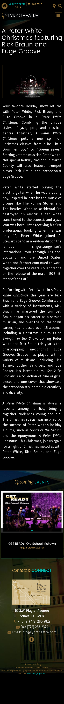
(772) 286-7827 (39, 621)
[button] (31, 80)
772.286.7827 (35, 4)
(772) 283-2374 (37, 626)
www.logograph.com (36, 673)
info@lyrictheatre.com (39, 632)
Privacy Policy (33, 664)
